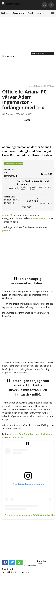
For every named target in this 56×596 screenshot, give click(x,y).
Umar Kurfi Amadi (43, 434)
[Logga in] (44, 5)
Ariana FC (7, 214)
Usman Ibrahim (14, 437)
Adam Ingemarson (40, 218)
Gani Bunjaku (26, 434)
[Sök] (51, 5)
